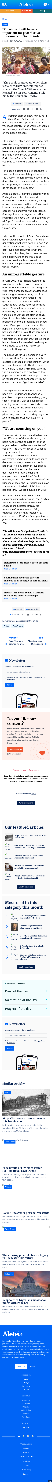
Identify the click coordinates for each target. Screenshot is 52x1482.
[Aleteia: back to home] (26, 4)
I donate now (14, 749)
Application (26, 1403)
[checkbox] (5, 677)
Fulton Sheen (10, 1229)
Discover (26, 1389)
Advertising (26, 1417)
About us (26, 1452)
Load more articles (26, 887)
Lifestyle (26, 1383)
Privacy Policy (26, 1470)
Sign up (9, 685)
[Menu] (9, 4)
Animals (8, 1187)
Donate (25, 11)
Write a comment (26, 803)
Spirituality (26, 1386)
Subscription (26, 1410)
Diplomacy (9, 1274)
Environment (10, 1142)
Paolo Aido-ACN (31, 41)
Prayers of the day (18, 1009)
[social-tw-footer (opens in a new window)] (28, 1436)
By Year (26, 1428)
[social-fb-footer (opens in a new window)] (24, 1436)
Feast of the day (16, 991)
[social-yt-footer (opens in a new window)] (19, 1436)
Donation (26, 1414)
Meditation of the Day (21, 1000)
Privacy (26, 1474)
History (7, 1092)
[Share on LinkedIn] (28, 109)
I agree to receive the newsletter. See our (26, 678)
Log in (34, 794)
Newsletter (26, 1400)
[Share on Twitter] (32, 109)
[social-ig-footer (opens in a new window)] (33, 1436)
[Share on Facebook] (24, 109)
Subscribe (10, 11)
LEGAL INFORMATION (26, 1457)
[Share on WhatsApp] (41, 109)
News (4, 19)
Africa (6, 626)
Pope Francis (18, 626)
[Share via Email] (37, 109)
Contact (26, 1465)
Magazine (26, 1407)
